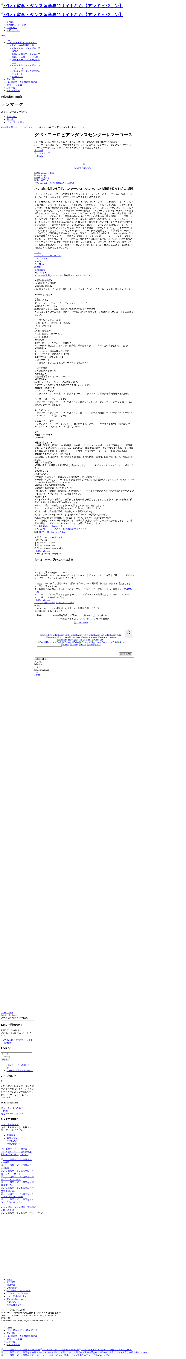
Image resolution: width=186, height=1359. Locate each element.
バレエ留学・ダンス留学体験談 (16, 1152)
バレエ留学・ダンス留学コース (16, 1149)
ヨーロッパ (20, 127)
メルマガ (24, 1154)
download (5, 1097)
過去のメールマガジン (12, 1114)
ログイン (5, 1060)
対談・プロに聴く (10, 1154)
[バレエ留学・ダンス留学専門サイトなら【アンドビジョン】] (62, 5)
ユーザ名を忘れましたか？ (20, 1070)
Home (3, 127)
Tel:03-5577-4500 (9, 1315)
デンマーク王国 (42, 275)
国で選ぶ (10, 127)
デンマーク (31, 127)
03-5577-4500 (7, 1012)
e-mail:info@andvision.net (45, 1315)
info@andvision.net (42, 551)
